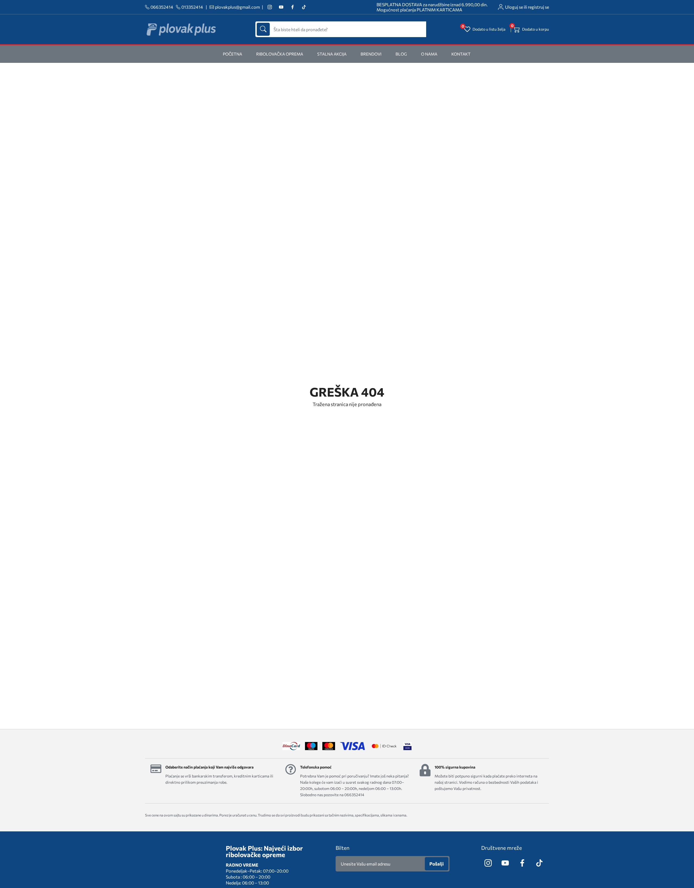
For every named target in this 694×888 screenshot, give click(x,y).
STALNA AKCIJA (331, 53)
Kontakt (461, 53)
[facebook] (292, 7)
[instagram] (269, 7)
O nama (429, 53)
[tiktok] (304, 7)
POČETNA (232, 53)
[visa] (407, 746)
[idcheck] (384, 746)
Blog (401, 53)
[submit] (263, 29)
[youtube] (281, 7)
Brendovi (371, 53)
